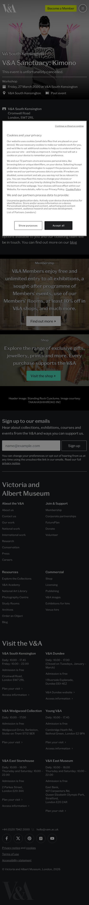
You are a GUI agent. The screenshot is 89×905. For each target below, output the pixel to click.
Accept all (59, 225)
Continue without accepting (69, 126)
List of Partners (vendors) (21, 212)
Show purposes (28, 225)
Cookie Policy (73, 189)
